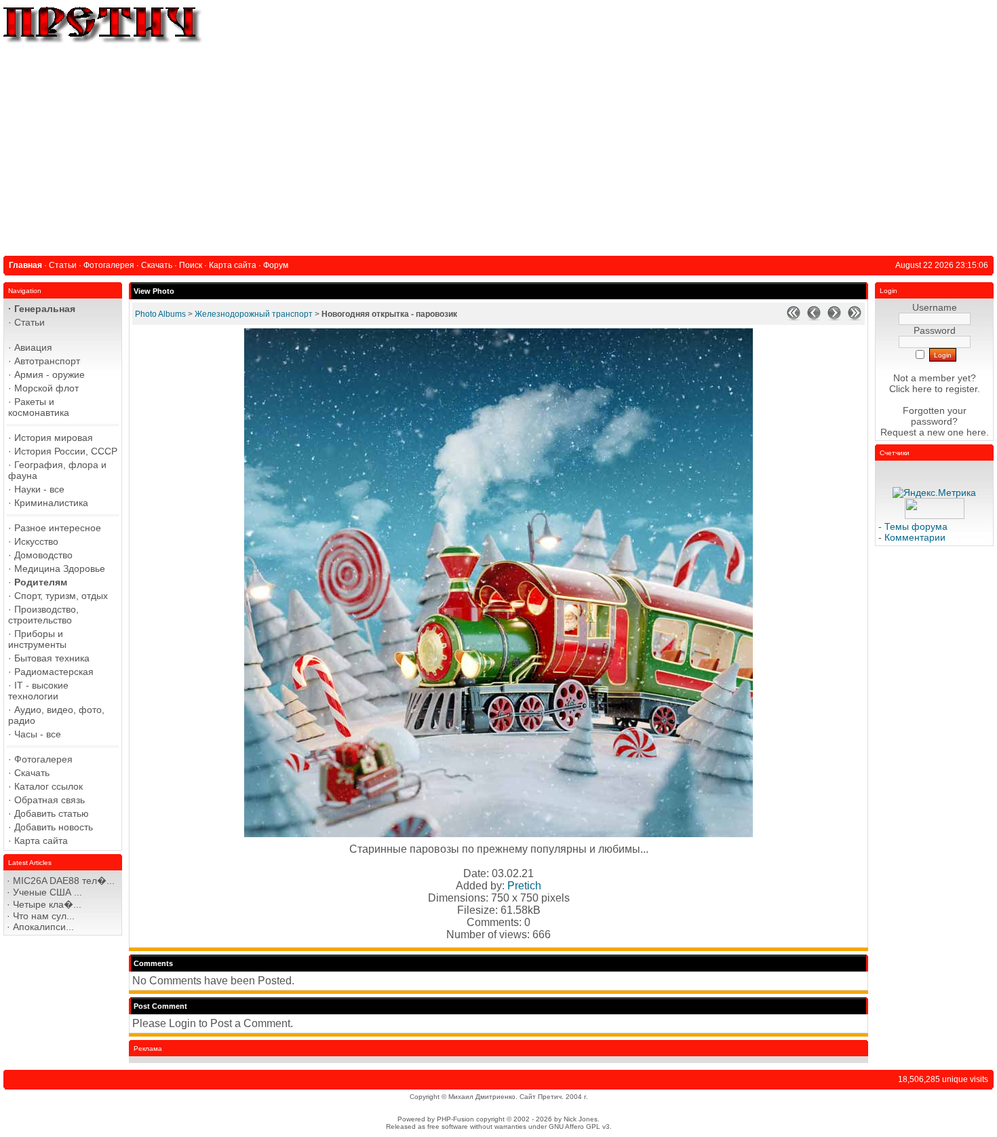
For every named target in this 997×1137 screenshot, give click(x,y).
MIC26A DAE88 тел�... (64, 880)
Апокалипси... (43, 926)
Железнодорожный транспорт (254, 314)
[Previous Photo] (813, 317)
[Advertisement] (498, 147)
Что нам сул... (44, 915)
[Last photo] (854, 317)
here (976, 432)
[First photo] (793, 317)
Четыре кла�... (47, 904)
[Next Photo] (834, 317)
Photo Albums (160, 314)
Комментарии (914, 537)
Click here (910, 388)
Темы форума (915, 526)
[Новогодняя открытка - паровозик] (498, 833)
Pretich (524, 885)
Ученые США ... (47, 892)
